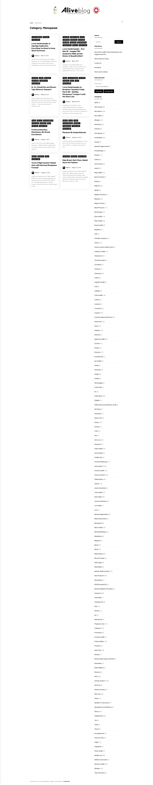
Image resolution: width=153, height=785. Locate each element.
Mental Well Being (82, 42)
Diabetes (97, 330)
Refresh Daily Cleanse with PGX (104, 659)
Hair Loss (39, 120)
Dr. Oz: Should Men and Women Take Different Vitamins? (43, 88)
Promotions (98, 632)
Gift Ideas (97, 409)
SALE (96, 676)
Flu (95, 392)
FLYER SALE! (66, 39)
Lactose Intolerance (100, 501)
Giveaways (97, 413)
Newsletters (98, 580)
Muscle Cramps (99, 558)
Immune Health (99, 470)
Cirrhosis (97, 269)
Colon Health (98, 295)
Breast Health (98, 225)
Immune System (99, 475)
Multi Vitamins (98, 554)
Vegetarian (97, 746)
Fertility (41, 78)
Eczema (82, 37)
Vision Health (98, 751)
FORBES (97, 400)
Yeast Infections (99, 773)
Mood (49, 123)
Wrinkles (97, 768)
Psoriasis (97, 646)
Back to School (99, 177)
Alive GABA (97, 116)
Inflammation (74, 39)
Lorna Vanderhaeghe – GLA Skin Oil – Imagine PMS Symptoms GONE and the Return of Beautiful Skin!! (73, 52)
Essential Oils (98, 357)
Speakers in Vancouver (101, 703)
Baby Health (98, 172)
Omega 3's (97, 593)
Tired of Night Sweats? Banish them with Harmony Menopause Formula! (44, 165)
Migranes (97, 540)
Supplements (98, 716)
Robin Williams (99, 668)
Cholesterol (98, 256)
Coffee (96, 278)
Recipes (97, 654)
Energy (64, 78)
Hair (95, 435)
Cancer (96, 243)
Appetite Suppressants (101, 146)
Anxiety (96, 142)
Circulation (97, 264)
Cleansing (97, 273)
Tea (95, 720)
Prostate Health (75, 126)
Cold (95, 286)
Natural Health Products (102, 571)
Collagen (97, 291)
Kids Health (65, 42)
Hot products (35, 123)
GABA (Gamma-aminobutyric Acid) (105, 405)
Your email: (97, 83)
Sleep (72, 80)
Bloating (97, 199)
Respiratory (98, 663)
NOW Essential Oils (100, 584)
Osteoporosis (98, 602)
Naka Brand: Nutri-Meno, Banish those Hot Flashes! (75, 161)
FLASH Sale (98, 387)
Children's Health (74, 37)
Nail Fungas (98, 562)
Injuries (96, 484)
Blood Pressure (99, 208)
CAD (95, 234)
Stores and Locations (101, 72)
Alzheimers (98, 124)
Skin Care (75, 45)
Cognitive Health (99, 282)
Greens (96, 422)
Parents (96, 611)
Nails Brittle (35, 126)
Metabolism (98, 536)
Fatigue (96, 374)
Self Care (97, 685)
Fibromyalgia (98, 383)
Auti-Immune (98, 164)
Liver (95, 510)
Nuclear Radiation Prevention (103, 589)
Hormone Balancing (36, 37)
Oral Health (97, 597)
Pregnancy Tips (43, 80)
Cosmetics (97, 308)
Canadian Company (100, 238)
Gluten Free (98, 418)
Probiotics (97, 628)
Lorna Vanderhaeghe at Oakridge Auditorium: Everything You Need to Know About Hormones (43, 47)
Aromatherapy (98, 151)
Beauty (96, 181)
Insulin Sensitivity (100, 488)
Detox (96, 326)
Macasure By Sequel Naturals (74, 132)
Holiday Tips (98, 457)
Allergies (97, 120)
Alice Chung (98, 107)
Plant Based (98, 619)
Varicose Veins (99, 738)
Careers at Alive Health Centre (103, 247)
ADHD (96, 102)
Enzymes (97, 352)
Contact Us (97, 63)
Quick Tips (97, 650)
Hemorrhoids (98, 453)
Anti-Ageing (98, 133)
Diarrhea (97, 335)
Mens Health (35, 80)
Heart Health (98, 448)
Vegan (96, 742)
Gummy (96, 427)
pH (95, 615)
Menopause (46, 37)
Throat (96, 729)
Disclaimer (97, 67)
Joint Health (81, 39)
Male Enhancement (100, 519)
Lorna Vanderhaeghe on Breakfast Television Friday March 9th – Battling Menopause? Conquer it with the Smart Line (73, 92)
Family (96, 365)
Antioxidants (98, 137)
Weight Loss (98, 755)
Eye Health (97, 361)
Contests (97, 304)
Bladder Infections (100, 194)
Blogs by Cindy (99, 203)
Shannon (37, 55)
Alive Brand (35, 78)
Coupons (97, 313)
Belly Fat (65, 120)
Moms (96, 545)
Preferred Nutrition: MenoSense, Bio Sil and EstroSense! (40, 132)
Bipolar (96, 190)
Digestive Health (99, 339)
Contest (97, 300)
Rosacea (97, 672)
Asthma (96, 159)
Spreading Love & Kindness (103, 707)
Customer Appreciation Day (103, 317)
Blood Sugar (98, 212)
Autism (96, 168)
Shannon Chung (99, 689)
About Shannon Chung (101, 59)
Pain (95, 606)
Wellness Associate (100, 760)
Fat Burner (97, 370)
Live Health (97, 505)
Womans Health (35, 39)
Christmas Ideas (99, 260)
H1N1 (96, 431)
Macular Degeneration (101, 514)
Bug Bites (97, 229)
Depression (98, 321)
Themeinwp (66, 781)
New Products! (99, 575)
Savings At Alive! (67, 45)
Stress (76, 80)
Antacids (97, 129)
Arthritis (96, 155)
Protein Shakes (99, 641)
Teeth (96, 725)
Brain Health (66, 37)
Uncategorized (99, 733)
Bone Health (98, 216)
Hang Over (97, 444)
